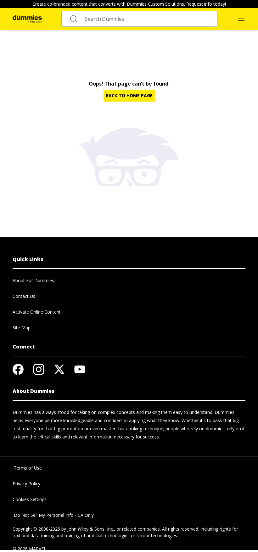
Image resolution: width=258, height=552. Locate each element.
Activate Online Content (37, 312)
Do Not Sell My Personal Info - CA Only (53, 515)
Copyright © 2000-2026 (36, 529)
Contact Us (24, 296)
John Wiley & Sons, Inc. (90, 529)
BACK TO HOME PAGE (129, 95)
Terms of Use (27, 468)
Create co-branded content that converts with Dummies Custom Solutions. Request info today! (129, 4)
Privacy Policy (26, 484)
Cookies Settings (30, 499)
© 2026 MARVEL (29, 549)
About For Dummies (33, 280)
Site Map (22, 328)
